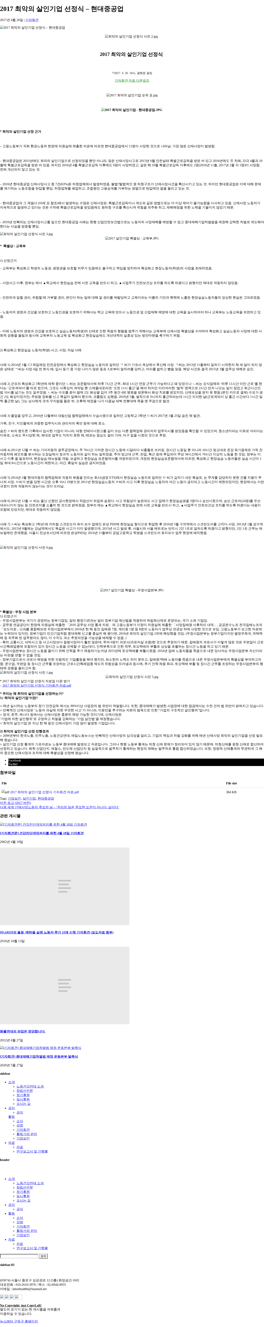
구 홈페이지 (29, 1321)
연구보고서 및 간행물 (32, 1151)
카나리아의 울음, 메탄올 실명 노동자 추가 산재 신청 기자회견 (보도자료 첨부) (56, 932)
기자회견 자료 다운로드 (132, 80)
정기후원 (23, 1095)
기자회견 (32, 20)
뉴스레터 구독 (10, 1321)
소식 (19, 1121)
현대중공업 (46, 798)
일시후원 (23, 1099)
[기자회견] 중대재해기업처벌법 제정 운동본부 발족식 (39, 1056)
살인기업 (29, 798)
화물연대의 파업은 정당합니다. (22, 1031)
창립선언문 (24, 1090)
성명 (19, 1125)
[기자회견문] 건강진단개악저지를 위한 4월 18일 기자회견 (42, 833)
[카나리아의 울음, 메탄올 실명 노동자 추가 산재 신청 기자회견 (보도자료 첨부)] (64, 924)
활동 (11, 1116)
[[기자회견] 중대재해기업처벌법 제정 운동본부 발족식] (40, 1048)
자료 (11, 1142)
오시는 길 (23, 1103)
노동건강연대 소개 (30, 1086)
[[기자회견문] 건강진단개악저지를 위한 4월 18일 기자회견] (43, 824)
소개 (11, 1082)
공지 (11, 1108)
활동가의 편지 (26, 1134)
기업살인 (14, 798)
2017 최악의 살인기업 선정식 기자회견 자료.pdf (36, 685)
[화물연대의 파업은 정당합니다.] (64, 1023)
